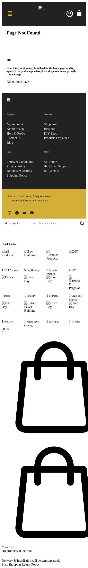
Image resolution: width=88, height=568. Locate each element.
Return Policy (30, 564)
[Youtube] (24, 213)
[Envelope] (31, 213)
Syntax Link (41, 200)
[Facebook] (17, 213)
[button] (10, 13)
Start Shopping (11, 564)
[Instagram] (9, 213)
